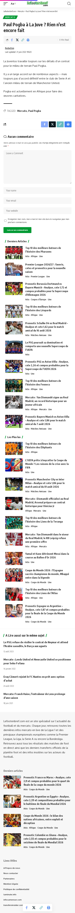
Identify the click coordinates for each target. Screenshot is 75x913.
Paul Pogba (34, 110)
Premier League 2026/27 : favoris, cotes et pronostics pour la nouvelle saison (45, 268)
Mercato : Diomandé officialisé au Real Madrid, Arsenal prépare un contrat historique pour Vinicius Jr (47, 502)
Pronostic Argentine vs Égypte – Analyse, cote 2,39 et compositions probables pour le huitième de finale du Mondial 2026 (47, 800)
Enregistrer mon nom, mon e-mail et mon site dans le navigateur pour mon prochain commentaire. (38, 220)
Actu (27, 256)
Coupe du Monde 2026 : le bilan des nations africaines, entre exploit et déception (43, 819)
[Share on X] (17, 40)
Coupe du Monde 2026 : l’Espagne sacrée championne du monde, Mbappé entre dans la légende (47, 574)
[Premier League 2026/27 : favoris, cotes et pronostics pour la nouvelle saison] (14, 269)
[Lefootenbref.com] (37, 3)
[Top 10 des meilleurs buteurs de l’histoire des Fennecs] (14, 385)
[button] (6, 3)
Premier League (38, 276)
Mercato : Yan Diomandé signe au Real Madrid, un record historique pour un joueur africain (46, 401)
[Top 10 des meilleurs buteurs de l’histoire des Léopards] (14, 311)
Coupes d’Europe (38, 299)
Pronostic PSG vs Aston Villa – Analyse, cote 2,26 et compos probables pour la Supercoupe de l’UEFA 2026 (47, 365)
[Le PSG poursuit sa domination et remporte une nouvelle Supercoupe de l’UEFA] (14, 347)
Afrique (34, 256)
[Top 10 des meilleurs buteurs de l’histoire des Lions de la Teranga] (14, 522)
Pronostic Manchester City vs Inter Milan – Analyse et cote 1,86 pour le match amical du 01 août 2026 (45, 483)
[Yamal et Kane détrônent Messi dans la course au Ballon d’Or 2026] (14, 558)
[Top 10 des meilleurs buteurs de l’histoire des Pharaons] (14, 252)
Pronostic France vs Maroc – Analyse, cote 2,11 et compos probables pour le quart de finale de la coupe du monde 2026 (47, 781)
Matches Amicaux (38, 335)
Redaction (9, 48)
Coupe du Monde (38, 582)
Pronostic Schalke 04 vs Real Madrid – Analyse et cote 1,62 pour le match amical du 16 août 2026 (46, 327)
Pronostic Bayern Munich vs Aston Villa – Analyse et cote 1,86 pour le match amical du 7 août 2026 (47, 420)
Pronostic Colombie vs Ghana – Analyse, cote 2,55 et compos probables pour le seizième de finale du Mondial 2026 (46, 839)
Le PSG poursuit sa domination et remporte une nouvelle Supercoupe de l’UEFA (46, 346)
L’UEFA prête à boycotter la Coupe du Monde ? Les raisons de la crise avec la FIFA (47, 464)
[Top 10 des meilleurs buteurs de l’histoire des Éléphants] (14, 448)
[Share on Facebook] (11, 40)
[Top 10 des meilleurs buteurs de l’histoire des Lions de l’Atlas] (14, 594)
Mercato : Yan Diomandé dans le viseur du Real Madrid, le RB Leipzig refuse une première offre (47, 538)
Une (41, 256)
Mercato (10, 17)
